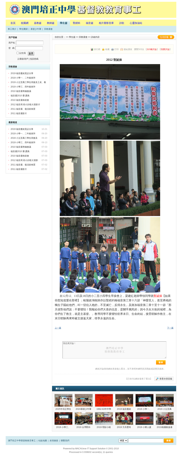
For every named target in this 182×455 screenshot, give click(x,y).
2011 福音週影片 (19, 113)
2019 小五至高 (164, 409)
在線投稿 (165, 37)
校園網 (24, 23)
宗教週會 (48, 29)
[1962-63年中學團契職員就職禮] (104, 400)
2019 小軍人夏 (144, 427)
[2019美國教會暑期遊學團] (165, 418)
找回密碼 (34, 59)
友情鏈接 (54, 440)
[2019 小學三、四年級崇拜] (63, 418)
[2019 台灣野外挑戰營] (83, 418)
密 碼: (12, 48)
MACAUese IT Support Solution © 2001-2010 (97, 448)
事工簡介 (12, 29)
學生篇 (63, 23)
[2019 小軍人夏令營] (144, 418)
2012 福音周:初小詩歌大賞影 (25, 160)
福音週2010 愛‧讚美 (20, 95)
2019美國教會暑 (165, 427)
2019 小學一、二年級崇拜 (23, 78)
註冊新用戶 (23, 59)
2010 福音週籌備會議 (21, 91)
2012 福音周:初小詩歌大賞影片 (25, 104)
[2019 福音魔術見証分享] (124, 400)
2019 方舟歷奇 (124, 427)
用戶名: (12, 42)
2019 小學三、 (63, 427)
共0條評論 (152, 49)
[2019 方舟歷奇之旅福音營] (124, 418)
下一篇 (170, 328)
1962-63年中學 (104, 409)
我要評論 (165, 49)
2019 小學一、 (144, 409)
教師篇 (50, 23)
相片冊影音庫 (106, 23)
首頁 (12, 23)
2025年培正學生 (63, 409)
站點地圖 (42, 440)
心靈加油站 (136, 23)
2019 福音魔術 (124, 409)
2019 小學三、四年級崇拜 (23, 86)
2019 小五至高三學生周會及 (24, 138)
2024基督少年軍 (84, 409)
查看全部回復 (165, 379)
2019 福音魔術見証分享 (22, 73)
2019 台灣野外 (83, 427)
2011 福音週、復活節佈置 (23, 109)
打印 (116, 49)
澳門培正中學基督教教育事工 (22, 440)
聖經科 (76, 23)
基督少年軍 (36, 29)
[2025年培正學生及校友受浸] (63, 400)
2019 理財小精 (104, 427)
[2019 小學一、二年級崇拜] (144, 400)
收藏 (107, 49)
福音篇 (89, 23)
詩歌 (121, 23)
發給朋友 (128, 49)
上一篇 (58, 328)
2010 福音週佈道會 (20, 100)
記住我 (22, 53)
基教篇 (37, 23)
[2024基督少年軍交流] (83, 400)
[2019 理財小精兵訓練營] (104, 418)
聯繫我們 (65, 440)
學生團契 (23, 29)
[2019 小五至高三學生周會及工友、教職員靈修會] (165, 400)
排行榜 (97, 49)
